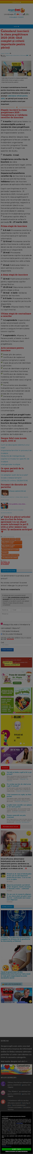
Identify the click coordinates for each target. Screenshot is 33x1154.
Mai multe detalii (19, 1123)
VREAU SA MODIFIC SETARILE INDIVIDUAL (16, 1151)
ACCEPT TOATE (16, 1149)
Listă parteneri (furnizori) (6, 1146)
